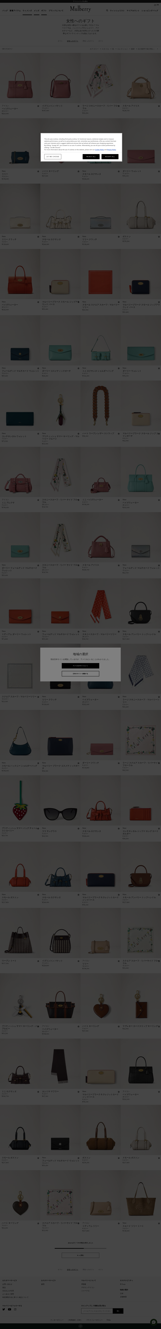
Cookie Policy (99, 150)
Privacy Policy (111, 150)
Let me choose (52, 156)
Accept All (110, 156)
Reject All (91, 156)
